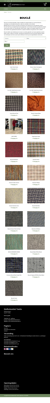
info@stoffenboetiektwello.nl (13, 319)
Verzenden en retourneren (9, 329)
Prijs (6, 41)
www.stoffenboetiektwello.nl (14, 321)
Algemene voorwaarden (24, 395)
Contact (6, 330)
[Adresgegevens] (25, 367)
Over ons (6, 328)
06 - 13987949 (12, 318)
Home (5, 12)
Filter (7, 45)
